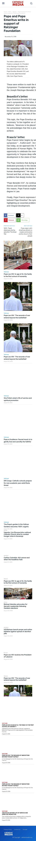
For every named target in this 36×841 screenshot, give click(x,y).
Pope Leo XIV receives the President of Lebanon (17, 656)
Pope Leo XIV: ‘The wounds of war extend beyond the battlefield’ (17, 679)
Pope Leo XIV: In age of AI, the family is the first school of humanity (18, 582)
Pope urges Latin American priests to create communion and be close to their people (25, 232)
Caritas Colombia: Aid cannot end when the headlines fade (17, 559)
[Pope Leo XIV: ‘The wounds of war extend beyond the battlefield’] (18, 691)
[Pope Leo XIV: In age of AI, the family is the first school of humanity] (18, 593)
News (9, 11)
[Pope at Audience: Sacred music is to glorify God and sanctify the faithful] (18, 420)
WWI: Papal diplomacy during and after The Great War (10, 231)
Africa (5, 530)
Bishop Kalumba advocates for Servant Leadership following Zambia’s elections (15, 606)
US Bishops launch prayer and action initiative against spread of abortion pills (18, 631)
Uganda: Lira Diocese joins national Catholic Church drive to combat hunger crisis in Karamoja (17, 534)
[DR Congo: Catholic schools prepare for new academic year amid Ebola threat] (18, 461)
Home (5, 11)
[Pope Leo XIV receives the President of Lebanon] (18, 667)
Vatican (6, 578)
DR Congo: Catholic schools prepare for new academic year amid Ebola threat (18, 483)
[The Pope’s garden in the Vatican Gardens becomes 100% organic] (18, 505)
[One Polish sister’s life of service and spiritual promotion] (18, 379)
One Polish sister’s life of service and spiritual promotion (15, 813)
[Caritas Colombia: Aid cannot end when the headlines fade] (18, 570)
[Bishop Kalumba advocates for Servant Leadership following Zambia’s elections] (18, 619)
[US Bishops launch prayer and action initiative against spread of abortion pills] (18, 644)
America (6, 555)
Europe (6, 652)
